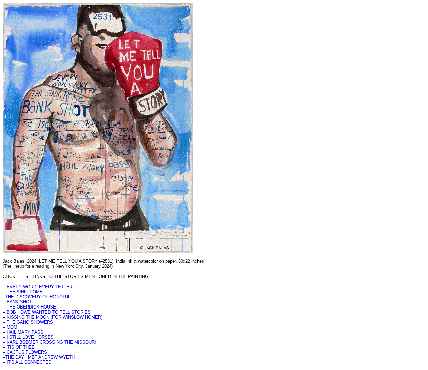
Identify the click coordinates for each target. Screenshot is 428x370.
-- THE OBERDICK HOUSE (29, 307)
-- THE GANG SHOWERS (28, 322)
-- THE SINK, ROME (23, 291)
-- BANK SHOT (17, 301)
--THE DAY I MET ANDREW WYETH (39, 357)
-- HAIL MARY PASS (23, 332)
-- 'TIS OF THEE (19, 347)
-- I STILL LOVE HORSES (28, 337)
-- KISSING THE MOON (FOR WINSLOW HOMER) (52, 317)
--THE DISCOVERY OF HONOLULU (38, 296)
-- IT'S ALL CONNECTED (27, 362)
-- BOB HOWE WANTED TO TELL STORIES (47, 312)
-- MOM (10, 327)
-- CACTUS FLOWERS (25, 352)
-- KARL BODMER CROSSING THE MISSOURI (49, 342)
